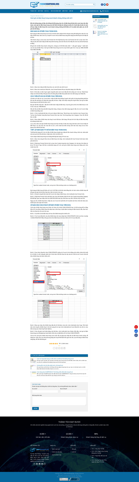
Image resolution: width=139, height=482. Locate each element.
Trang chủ (33, 11)
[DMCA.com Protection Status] (63, 479)
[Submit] (94, 4)
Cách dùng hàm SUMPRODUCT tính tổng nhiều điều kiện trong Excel (55, 372)
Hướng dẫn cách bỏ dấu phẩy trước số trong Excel (50, 365)
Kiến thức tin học (39, 15)
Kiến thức (65, 11)
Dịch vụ (46, 11)
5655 (44, 20)
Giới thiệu (40, 11)
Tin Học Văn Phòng (39, 20)
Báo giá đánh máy (56, 11)
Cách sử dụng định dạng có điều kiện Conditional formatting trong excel (55, 358)
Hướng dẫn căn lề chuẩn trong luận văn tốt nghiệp (102, 21)
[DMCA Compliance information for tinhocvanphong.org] (74, 479)
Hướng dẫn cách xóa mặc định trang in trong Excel (103, 27)
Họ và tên (34, 388)
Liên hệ (71, 11)
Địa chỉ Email (63, 388)
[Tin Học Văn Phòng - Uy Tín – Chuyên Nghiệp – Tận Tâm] (46, 4)
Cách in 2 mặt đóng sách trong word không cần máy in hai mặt (103, 33)
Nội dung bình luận (37, 395)
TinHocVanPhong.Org (68, 473)
